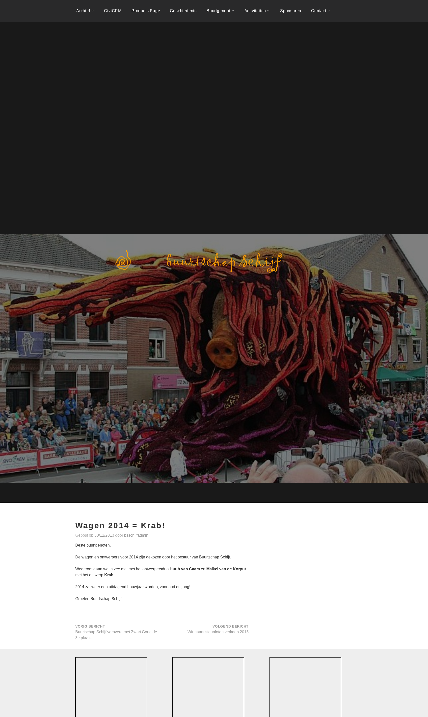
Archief (83, 11)
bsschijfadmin (136, 535)
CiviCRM (113, 11)
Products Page (146, 11)
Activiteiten (255, 11)
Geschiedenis (183, 11)
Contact (318, 11)
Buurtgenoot (218, 11)
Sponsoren (290, 11)
